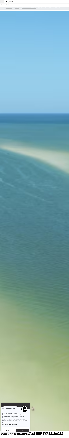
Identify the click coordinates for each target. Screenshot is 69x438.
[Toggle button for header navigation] (2, 1)
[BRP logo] (6, 1)
